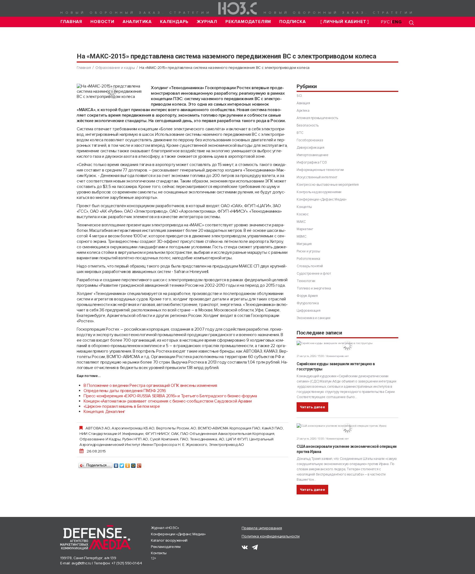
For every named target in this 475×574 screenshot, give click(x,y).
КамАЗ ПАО (272, 428)
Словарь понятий (310, 266)
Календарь (174, 21)
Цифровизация (308, 310)
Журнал (207, 21)
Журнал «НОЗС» (165, 527)
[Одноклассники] (128, 464)
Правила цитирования (262, 528)
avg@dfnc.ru (81, 563)
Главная (71, 21)
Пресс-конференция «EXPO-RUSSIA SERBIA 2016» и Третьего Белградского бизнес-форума (170, 396)
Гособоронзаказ (310, 140)
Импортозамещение (312, 155)
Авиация (303, 103)
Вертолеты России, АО (176, 428)
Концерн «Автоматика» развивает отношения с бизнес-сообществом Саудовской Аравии (168, 401)
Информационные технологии (320, 170)
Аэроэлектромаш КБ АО (133, 428)
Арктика (303, 110)
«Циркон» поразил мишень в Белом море (122, 406)
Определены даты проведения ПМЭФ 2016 (125, 390)
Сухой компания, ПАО (169, 439)
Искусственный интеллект (317, 177)
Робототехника (308, 259)
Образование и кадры (115, 67)
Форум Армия (307, 296)
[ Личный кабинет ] (345, 21)
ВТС (300, 133)
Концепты (304, 207)
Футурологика (308, 303)
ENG (397, 22)
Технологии (306, 281)
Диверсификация (310, 147)
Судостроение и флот (314, 273)
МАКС (301, 222)
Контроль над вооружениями (319, 192)
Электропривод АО (226, 444)
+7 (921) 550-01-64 (127, 563)
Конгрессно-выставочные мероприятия (327, 184)
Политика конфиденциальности (271, 536)
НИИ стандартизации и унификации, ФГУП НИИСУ (124, 433)
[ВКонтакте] (116, 464)
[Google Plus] (139, 464)
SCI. (299, 96)
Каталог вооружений (169, 540)
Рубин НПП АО (135, 439)
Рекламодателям (248, 21)
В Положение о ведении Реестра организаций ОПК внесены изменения (150, 385)
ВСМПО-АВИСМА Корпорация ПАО (229, 428)
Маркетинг (305, 229)
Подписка (292, 21)
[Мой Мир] (133, 464)
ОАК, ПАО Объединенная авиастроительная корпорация (222, 433)
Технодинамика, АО (207, 439)
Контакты (159, 553)
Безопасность (307, 125)
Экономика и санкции (313, 318)
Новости (102, 21)
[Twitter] (122, 464)
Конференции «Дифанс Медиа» (322, 199)
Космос (303, 214)
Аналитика (137, 21)
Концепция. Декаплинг (104, 411)
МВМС (301, 236)
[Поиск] (411, 22)
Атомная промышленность (317, 118)
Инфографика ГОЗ (312, 162)
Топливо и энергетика (314, 288)
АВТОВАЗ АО (97, 428)
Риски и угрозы (308, 251)
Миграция (304, 244)
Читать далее (312, 407)
